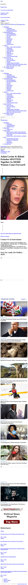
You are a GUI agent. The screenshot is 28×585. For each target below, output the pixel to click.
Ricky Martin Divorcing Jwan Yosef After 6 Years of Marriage (12, 541)
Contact (5, 579)
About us (6, 581)
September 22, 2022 (5, 151)
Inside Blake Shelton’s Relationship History (8, 556)
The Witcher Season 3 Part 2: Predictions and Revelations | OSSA (12, 534)
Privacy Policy (7, 580)
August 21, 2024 (5, 13)
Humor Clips (4, 7)
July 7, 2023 (3, 537)
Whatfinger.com (22, 583)
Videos (5, 146)
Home (2, 146)
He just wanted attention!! (5, 17)
